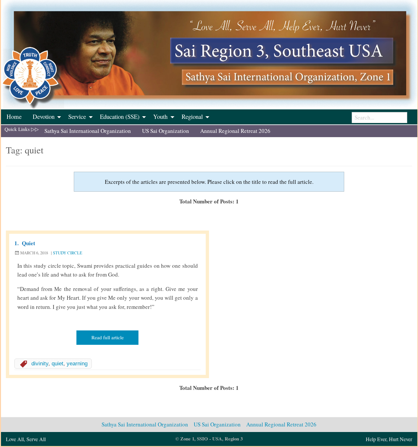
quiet (57, 363)
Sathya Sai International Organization (87, 131)
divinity (39, 363)
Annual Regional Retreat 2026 (235, 131)
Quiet (28, 243)
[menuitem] (14, 116)
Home (14, 116)
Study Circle (67, 253)
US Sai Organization (165, 131)
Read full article (107, 337)
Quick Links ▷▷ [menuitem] (22, 129)
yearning (77, 363)
